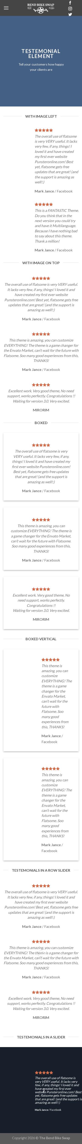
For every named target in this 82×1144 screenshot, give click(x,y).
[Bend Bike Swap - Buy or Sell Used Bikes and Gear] (41, 8)
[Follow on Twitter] (70, 15)
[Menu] (6, 7)
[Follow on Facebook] (70, 3)
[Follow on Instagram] (70, 9)
